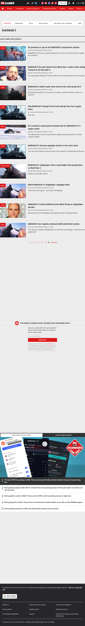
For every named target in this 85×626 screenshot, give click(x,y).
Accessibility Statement (10, 614)
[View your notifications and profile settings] (73, 3)
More (79, 8)
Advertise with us (62, 609)
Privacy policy (7, 609)
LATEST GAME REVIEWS (63, 435)
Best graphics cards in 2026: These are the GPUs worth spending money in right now (37, 496)
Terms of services (48, 343)
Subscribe (62, 3)
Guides (62, 8)
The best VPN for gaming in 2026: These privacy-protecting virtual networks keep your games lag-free (42, 481)
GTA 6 (31, 23)
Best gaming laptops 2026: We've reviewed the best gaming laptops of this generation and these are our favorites (43, 489)
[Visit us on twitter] (39, 3)
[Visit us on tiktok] (56, 3)
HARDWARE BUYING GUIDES (21, 435)
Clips (79, 23)
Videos (71, 8)
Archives (54, 242)
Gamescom (19, 23)
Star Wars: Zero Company (63, 23)
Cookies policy (34, 609)
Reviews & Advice (49, 8)
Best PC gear (43, 23)
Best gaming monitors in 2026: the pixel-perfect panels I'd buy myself (31, 509)
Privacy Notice (50, 345)
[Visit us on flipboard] (52, 3)
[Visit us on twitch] (49, 3)
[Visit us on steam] (32, 3)
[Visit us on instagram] (42, 3)
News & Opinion (33, 8)
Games (10, 8)
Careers (32, 614)
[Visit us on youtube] (46, 3)
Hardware (20, 8)
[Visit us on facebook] (36, 3)
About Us (5, 605)
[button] (80, 3)
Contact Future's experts (37, 605)
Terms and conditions (63, 605)
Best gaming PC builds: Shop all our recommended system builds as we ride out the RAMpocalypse (43, 502)
